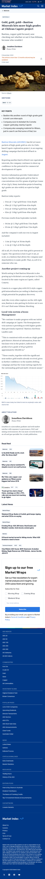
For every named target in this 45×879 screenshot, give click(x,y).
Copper (5, 680)
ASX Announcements (10, 727)
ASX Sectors (7, 717)
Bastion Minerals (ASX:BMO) (14, 142)
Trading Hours (7, 774)
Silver (4, 677)
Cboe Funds (6, 730)
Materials (6, 10)
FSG (4, 833)
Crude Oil (6, 670)
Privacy (5, 830)
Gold (4, 673)
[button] (6, 17)
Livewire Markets (8, 807)
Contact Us (6, 839)
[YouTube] (19, 874)
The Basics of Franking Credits (13, 794)
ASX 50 (5, 639)
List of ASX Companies (10, 707)
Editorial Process (8, 751)
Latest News (7, 744)
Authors (5, 748)
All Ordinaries (7, 652)
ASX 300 (5, 649)
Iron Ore (5, 666)
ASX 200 (28, 2)
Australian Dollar (8, 734)
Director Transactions (10, 713)
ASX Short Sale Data (9, 724)
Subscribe (22, 609)
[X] (4, 874)
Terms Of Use (7, 836)
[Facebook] (14, 874)
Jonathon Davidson (14, 46)
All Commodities (8, 683)
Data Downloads (8, 761)
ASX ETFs (6, 720)
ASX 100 (5, 642)
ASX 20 (5, 636)
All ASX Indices (7, 656)
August (5, 154)
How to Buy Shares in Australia (13, 787)
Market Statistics (8, 764)
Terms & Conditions (18, 617)
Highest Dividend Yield (10, 693)
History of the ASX (9, 777)
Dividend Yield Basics (10, 791)
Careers (5, 828)
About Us (6, 825)
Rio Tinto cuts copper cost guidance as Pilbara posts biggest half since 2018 (12, 479)
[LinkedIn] (9, 874)
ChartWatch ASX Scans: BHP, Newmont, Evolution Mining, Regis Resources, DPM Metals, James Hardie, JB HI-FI (22, 551)
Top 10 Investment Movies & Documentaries (17, 798)
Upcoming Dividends (9, 710)
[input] (22, 603)
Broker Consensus (9, 696)
